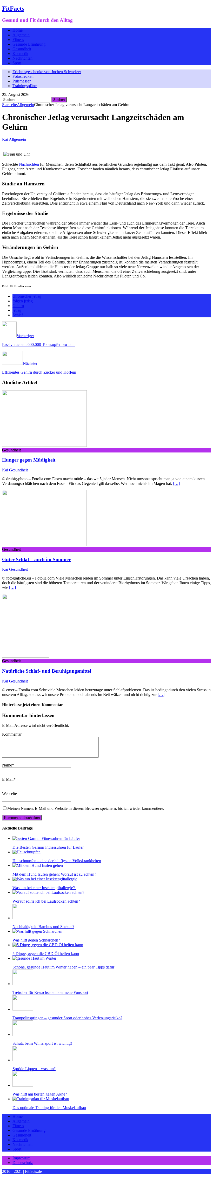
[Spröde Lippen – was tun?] (22, 1060)
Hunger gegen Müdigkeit (28, 460)
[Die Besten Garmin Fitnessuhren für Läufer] (46, 838)
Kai (5, 139)
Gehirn (18, 305)
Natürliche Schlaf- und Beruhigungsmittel (46, 671)
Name (7, 765)
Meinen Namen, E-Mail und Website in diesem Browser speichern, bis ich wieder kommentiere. (85, 808)
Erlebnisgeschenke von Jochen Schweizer (46, 71)
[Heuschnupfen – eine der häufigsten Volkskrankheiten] (26, 852)
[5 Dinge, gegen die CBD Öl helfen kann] (47, 945)
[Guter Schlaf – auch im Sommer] (44, 544)
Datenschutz (22, 1162)
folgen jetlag (22, 301)
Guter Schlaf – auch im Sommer (36, 559)
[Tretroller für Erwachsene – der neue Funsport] (22, 983)
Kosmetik (20, 53)
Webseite (9, 793)
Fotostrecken (23, 76)
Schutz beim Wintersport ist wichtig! (42, 1043)
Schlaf (17, 315)
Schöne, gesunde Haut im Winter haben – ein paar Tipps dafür (63, 967)
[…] (176, 483)
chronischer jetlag (26, 296)
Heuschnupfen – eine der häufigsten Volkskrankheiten (56, 861)
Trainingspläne (24, 85)
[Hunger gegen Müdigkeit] (44, 445)
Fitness (18, 39)
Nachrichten (22, 58)
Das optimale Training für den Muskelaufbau (49, 1107)
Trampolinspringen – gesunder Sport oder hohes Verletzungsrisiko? (67, 1018)
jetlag (16, 310)
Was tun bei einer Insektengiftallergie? (44, 888)
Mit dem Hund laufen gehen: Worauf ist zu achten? (54, 874)
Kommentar (12, 734)
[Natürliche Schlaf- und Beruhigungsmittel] (25, 656)
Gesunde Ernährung (28, 44)
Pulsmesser (21, 81)
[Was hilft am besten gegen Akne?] (22, 1085)
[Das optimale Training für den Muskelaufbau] (40, 1099)
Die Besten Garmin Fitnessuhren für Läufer (48, 847)
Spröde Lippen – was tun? (34, 1069)
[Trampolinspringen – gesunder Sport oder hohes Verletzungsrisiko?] (22, 1009)
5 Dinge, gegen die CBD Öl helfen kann (45, 953)
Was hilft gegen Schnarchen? (36, 940)
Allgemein (21, 35)
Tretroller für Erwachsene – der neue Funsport (50, 992)
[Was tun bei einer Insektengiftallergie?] (44, 879)
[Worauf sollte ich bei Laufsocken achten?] (48, 892)
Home (17, 30)
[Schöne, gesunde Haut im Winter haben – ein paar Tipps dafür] (34, 958)
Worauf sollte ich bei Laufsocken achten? (46, 901)
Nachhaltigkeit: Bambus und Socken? (43, 926)
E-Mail (8, 779)
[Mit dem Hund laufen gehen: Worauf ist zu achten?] (37, 865)
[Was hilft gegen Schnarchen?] (37, 931)
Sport (16, 63)
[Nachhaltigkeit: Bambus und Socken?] (22, 918)
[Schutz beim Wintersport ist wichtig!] (22, 1034)
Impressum (21, 1158)
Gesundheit (21, 49)
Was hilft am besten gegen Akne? (39, 1094)
